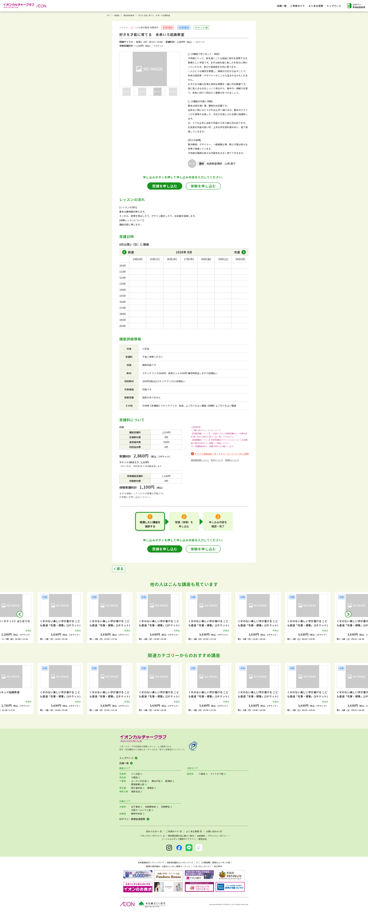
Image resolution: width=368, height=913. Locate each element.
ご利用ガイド (172, 831)
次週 (237, 252)
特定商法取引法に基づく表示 (181, 836)
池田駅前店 (150, 807)
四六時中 (218, 866)
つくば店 (135, 774)
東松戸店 (156, 781)
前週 (131, 252)
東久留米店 (136, 788)
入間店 (134, 777)
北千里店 (135, 807)
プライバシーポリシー (218, 836)
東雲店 (116, 15)
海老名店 (135, 791)
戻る (120, 568)
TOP (108, 15)
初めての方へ (152, 831)
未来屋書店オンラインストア (151, 862)
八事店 (202, 774)
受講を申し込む (164, 185)
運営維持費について (200, 460)
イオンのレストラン (202, 866)
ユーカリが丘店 (138, 781)
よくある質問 (192, 831)
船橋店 (168, 781)
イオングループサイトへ (151, 836)
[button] (20, 614)
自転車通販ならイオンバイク (180, 862)
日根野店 (165, 807)
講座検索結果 (128, 15)
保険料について (232, 460)
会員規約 (201, 836)
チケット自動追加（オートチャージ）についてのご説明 (222, 453)
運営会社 (203, 839)
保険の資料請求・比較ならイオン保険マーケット (168, 866)
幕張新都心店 (137, 784)
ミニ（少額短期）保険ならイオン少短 (213, 862)
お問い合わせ (212, 831)
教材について (217, 460)
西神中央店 (136, 813)
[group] (60, 617)
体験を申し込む (203, 185)
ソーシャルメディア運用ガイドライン (179, 839)
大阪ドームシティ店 (141, 810)
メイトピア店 (217, 774)
